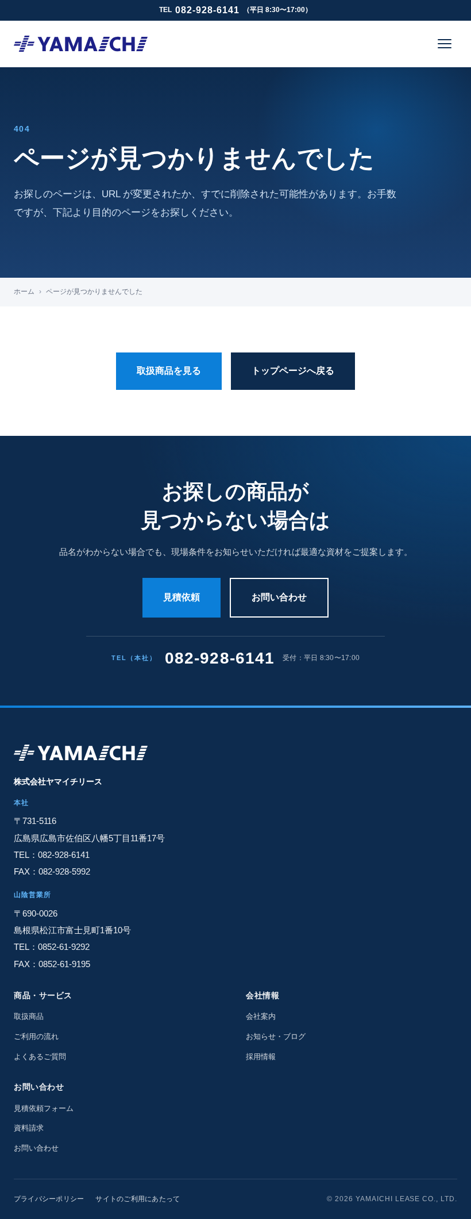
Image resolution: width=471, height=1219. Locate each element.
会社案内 (261, 1016)
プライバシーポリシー (49, 1199)
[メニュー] (444, 43)
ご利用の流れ (36, 1036)
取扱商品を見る (169, 370)
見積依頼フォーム (44, 1108)
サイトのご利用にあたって (137, 1199)
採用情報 (261, 1056)
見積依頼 (181, 597)
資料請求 (29, 1128)
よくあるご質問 (40, 1056)
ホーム (24, 292)
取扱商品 (29, 1016)
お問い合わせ (279, 597)
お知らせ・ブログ (276, 1036)
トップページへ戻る (293, 370)
